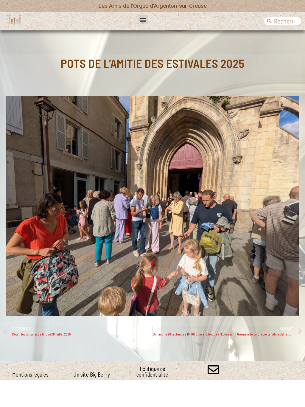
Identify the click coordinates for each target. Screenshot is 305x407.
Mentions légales (30, 374)
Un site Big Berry (91, 374)
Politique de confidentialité (152, 371)
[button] (143, 19)
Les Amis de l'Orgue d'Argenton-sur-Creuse (152, 5)
